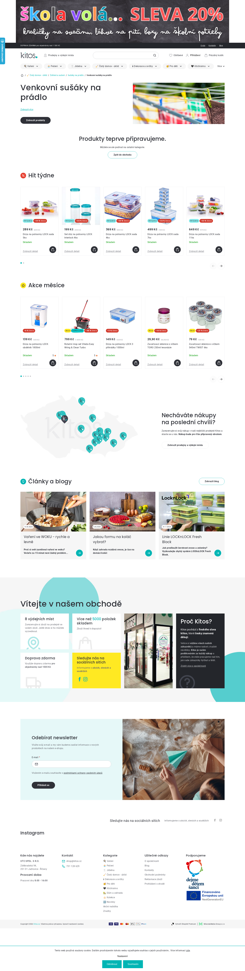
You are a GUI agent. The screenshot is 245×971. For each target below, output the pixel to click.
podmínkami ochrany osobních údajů (83, 773)
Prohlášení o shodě (155, 883)
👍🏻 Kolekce (109, 897)
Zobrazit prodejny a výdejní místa (185, 445)
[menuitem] (31, 66)
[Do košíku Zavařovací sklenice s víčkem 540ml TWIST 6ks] (219, 362)
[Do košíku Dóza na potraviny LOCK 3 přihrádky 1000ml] (135, 362)
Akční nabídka (110, 906)
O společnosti (152, 861)
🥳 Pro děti (109, 883)
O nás (203, 46)
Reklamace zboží (153, 879)
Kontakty (212, 46)
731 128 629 (73, 866)
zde (188, 950)
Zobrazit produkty (35, 120)
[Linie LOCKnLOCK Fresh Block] (192, 511)
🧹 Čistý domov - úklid (115, 874)
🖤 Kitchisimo (110, 888)
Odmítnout (112, 964)
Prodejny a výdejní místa (61, 55)
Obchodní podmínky (155, 874)
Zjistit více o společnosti (193, 666)
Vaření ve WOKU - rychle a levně (47, 539)
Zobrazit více (26, 109)
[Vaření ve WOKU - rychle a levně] (53, 511)
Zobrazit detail (30, 251)
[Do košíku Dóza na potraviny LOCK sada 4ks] (135, 249)
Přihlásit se (43, 785)
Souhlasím (133, 964)
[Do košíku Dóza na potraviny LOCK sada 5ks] (52, 249)
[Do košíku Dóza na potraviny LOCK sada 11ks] (219, 249)
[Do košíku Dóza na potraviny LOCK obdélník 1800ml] (52, 362)
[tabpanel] (39, 221)
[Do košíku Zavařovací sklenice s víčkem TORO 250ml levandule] (177, 362)
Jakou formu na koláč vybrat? (112, 539)
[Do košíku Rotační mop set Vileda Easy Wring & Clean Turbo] (94, 362)
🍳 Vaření (108, 861)
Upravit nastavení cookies (73, 924)
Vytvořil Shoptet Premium (185, 924)
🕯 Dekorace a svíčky (113, 879)
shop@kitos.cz (74, 861)
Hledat (154, 55)
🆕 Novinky (109, 902)
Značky (107, 911)
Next (221, 266)
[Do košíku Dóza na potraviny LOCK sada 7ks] (177, 249)
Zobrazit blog (212, 481)
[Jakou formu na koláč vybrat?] (122, 511)
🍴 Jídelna (108, 870)
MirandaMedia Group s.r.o (214, 924)
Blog (221, 46)
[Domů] (22, 75)
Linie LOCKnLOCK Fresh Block (182, 539)
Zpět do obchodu (122, 154)
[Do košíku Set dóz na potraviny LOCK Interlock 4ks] (94, 249)
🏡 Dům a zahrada (113, 893)
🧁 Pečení (108, 865)
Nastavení (122, 956)
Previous (213, 266)
